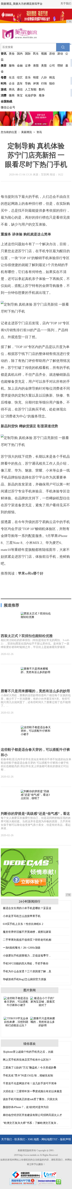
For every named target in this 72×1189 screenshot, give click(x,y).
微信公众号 (8, 107)
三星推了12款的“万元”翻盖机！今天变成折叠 (29, 1067)
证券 (28, 65)
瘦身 (42, 95)
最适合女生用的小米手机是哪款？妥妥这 (27, 908)
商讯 (12, 89)
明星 (36, 77)
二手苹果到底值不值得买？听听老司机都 (27, 939)
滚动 (60, 53)
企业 (12, 83)
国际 (28, 53)
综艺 (20, 77)
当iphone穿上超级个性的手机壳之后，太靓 (28, 1051)
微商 (12, 95)
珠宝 (20, 95)
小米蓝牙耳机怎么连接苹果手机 (22, 916)
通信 (20, 89)
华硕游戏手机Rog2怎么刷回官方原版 (24, 979)
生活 (12, 77)
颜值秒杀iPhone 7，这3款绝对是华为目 (26, 1107)
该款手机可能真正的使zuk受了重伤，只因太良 (30, 1099)
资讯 (39, 132)
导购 (28, 83)
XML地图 (33, 1139)
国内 (20, 53)
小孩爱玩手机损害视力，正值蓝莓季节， (27, 955)
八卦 (44, 77)
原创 (52, 53)
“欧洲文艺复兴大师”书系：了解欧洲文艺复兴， (31, 1123)
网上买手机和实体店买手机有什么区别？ (27, 1059)
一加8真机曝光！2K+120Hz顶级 (21, 947)
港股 (36, 65)
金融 (20, 65)
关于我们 (65, 3)
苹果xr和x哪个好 (30, 573)
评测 (36, 83)
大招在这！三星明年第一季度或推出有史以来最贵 (32, 1091)
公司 (52, 65)
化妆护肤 (30, 95)
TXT (55, 1139)
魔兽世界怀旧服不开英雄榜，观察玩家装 (27, 931)
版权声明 (65, 1139)
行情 (44, 83)
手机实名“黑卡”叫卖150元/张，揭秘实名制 (28, 1075)
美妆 (12, 53)
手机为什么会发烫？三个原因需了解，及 (27, 971)
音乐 (28, 77)
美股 (44, 65)
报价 (52, 83)
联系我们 (19, 1139)
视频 (44, 53)
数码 (42, 89)
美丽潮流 (26, 132)
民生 (36, 53)
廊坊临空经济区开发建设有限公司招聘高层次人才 (32, 1115)
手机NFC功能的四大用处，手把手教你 (25, 963)
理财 (60, 65)
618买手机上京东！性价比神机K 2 (23, 924)
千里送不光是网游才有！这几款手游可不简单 (30, 1083)
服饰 (12, 65)
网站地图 (46, 1139)
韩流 (52, 77)
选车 (20, 83)
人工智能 (30, 89)
